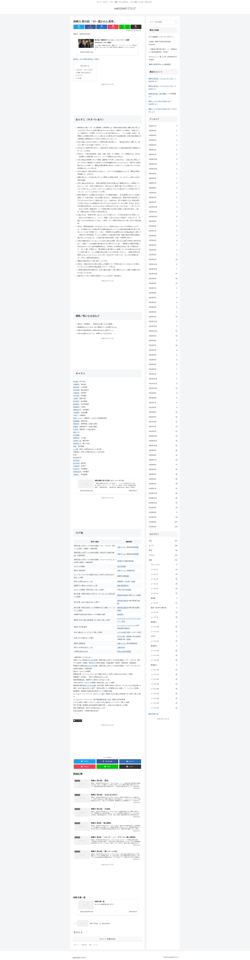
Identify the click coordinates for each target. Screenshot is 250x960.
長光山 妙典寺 (122, 651)
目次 (82, 66)
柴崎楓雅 (76, 421)
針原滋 (75, 429)
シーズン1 (164, 569)
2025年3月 (163, 193)
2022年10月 (163, 331)
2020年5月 (163, 469)
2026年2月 (163, 150)
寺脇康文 (76, 384)
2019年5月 (163, 526)
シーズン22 (164, 698)
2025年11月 (163, 164)
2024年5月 (163, 240)
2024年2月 (163, 255)
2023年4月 (163, 302)
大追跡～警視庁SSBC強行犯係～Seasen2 (160, 43)
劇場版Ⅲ (164, 646)
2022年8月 (163, 340)
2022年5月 (163, 355)
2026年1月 (163, 154)
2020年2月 (163, 484)
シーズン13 (164, 650)
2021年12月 (163, 379)
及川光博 (76, 463)
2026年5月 (163, 135)
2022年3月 (163, 364)
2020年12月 (163, 436)
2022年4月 (163, 360)
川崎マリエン (122, 547)
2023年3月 (163, 307)
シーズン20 (164, 689)
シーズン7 (164, 603)
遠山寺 (119, 566)
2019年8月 (163, 512)
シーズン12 (164, 641)
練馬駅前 (120, 614)
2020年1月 (163, 488)
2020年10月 (163, 445)
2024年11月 (163, 212)
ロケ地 (79, 78)
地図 (136, 547)
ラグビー (163, 555)
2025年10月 (163, 169)
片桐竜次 (76, 412)
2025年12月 (163, 159)
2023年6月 (163, 293)
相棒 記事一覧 (153, 714)
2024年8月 (163, 226)
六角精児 (76, 466)
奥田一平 (76, 432)
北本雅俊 (76, 435)
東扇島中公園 (122, 561)
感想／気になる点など (84, 72)
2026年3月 (163, 145)
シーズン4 (164, 584)
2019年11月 (163, 498)
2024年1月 (163, 259)
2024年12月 (163, 207)
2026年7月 (163, 126)
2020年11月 (163, 441)
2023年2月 (163, 312)
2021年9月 (163, 393)
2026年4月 (163, 140)
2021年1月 (163, 431)
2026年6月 (163, 130)
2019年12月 (163, 493)
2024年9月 (163, 221)
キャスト (80, 75)
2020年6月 (163, 464)
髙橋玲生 (76, 438)
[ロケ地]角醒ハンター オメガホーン (161, 37)
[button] (135, 27)
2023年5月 (163, 297)
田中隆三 (76, 401)
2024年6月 (163, 235)
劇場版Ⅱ (164, 622)
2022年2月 (163, 369)
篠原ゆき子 (77, 410)
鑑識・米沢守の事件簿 (164, 608)
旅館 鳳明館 (121, 585)
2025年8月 (163, 178)
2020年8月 (163, 455)
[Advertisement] (107, 99)
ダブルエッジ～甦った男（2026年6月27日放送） (163, 58)
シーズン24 (164, 708)
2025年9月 (163, 173)
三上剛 (75, 449)
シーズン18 (164, 679)
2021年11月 (163, 383)
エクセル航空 (122, 632)
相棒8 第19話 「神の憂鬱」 (157, 94)
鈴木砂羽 (76, 390)
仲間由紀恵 (77, 472)
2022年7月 (163, 345)
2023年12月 (163, 264)
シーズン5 (164, 588)
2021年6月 (163, 407)
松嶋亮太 (76, 407)
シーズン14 (164, 655)
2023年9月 (163, 278)
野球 (163, 550)
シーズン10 (164, 627)
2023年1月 (163, 317)
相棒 (163, 560)
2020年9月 (163, 450)
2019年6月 (163, 522)
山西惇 (75, 398)
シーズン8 (164, 612)
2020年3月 (163, 479)
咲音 (74, 446)
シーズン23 (164, 703)
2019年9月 (163, 507)
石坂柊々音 (77, 441)
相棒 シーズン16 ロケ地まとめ (159, 101)
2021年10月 (163, 388)
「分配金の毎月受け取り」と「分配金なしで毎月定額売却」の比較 (163, 50)
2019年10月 (163, 503)
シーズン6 (164, 593)
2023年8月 (163, 283)
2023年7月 (163, 288)
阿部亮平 (76, 424)
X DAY (164, 636)
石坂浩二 (76, 474)
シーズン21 (78, 720)
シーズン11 (164, 631)
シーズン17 (164, 674)
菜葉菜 (75, 426)
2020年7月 (163, 460)
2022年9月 (163, 336)
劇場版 (164, 598)
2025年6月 (163, 188)
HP (133, 547)
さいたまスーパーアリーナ (126, 625)
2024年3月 (163, 250)
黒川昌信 (76, 460)
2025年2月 (163, 197)
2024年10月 (163, 216)
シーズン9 (164, 617)
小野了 (75, 415)
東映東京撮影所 (122, 595)
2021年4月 (163, 417)
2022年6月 (163, 350)
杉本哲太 (76, 469)
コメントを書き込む (107, 939)
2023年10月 (163, 274)
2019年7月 (163, 517)
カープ (163, 545)
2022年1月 (163, 374)
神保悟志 (76, 404)
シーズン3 (164, 579)
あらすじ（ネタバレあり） (85, 70)
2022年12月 (163, 321)
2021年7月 (163, 402)
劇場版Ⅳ (164, 665)
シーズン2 (164, 574)
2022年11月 (163, 326)
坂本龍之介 (77, 443)
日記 (163, 541)
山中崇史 (76, 395)
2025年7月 (163, 183)
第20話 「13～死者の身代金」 (83, 59)
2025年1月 (163, 202)
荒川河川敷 (121, 636)
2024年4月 (163, 245)
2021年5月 (163, 412)
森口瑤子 (76, 387)
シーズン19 (164, 684)
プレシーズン (164, 565)
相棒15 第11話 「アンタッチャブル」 (161, 78)
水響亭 (119, 647)
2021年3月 (163, 422)
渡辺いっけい (78, 418)
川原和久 (76, 393)
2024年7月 (163, 231)
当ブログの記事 (91, 660)
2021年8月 (163, 398)
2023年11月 (163, 269)
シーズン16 (164, 670)
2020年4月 (163, 474)
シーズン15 (164, 660)
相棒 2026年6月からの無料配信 (160, 64)
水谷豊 (75, 381)
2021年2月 (163, 426)
